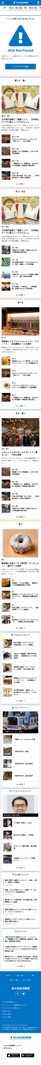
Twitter (23, 993)
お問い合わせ (7, 1011)
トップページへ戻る (20, 66)
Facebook (17, 993)
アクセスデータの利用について (12, 1008)
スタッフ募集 (7, 1017)
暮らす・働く (33, 8)
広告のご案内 (7, 1014)
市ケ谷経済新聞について (10, 1002)
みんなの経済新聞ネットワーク (20, 1038)
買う (25, 8)
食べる (11, 8)
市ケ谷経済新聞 (20, 2)
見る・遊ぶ (19, 8)
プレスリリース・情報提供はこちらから (15, 1005)
